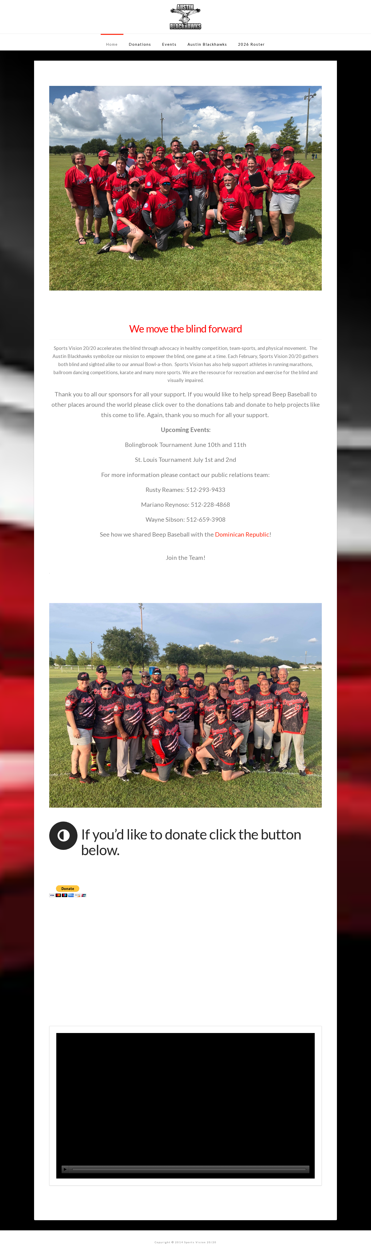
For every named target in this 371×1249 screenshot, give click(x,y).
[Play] (65, 1169)
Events (169, 44)
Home (112, 44)
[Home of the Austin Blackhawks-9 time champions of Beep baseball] (185, 17)
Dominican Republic (242, 534)
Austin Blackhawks (207, 44)
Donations (140, 44)
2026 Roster (251, 44)
